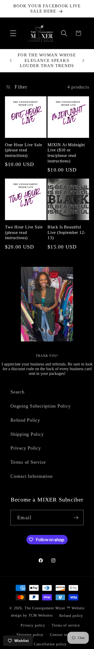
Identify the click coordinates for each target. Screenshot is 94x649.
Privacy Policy (25, 448)
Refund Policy (25, 420)
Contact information (67, 635)
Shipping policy (29, 635)
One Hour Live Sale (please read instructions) (23, 150)
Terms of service (66, 625)
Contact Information (31, 476)
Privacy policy (33, 625)
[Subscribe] (76, 517)
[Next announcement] (83, 60)
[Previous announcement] (10, 60)
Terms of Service (28, 462)
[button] (13, 33)
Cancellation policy (50, 644)
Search (17, 391)
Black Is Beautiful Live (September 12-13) (66, 232)
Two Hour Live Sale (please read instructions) (24, 232)
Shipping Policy (27, 434)
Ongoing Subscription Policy (40, 406)
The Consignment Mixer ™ (47, 608)
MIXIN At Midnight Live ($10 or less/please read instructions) (66, 153)
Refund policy (71, 616)
